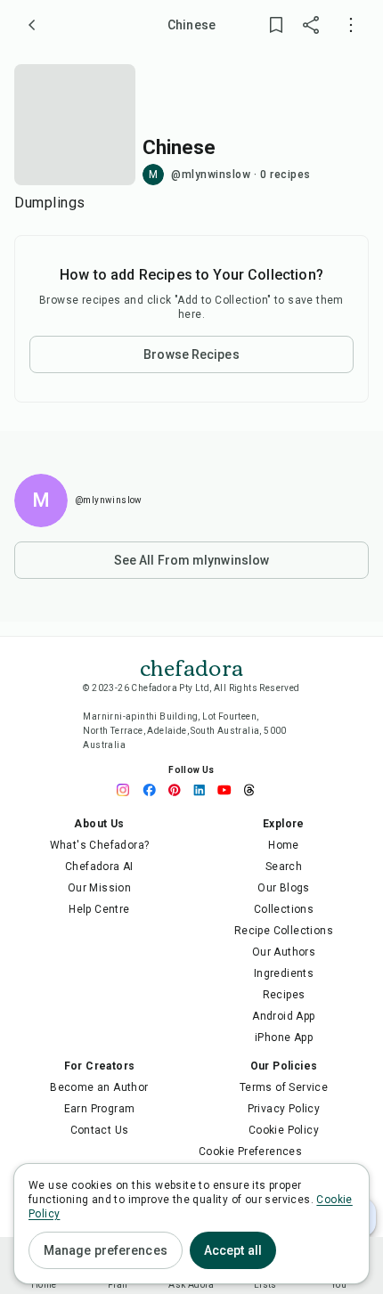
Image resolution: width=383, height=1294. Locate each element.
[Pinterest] (179, 789)
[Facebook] (154, 789)
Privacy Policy (284, 1109)
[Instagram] (129, 789)
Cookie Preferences (250, 1151)
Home (283, 845)
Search (283, 866)
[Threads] (253, 789)
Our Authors (283, 952)
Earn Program (99, 1109)
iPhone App (284, 1037)
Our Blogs (283, 888)
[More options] (351, 25)
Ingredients (284, 973)
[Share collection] (312, 25)
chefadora (191, 666)
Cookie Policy (284, 1130)
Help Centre (99, 909)
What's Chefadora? (100, 845)
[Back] (32, 25)
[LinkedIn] (204, 789)
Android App (283, 1016)
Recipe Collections (283, 930)
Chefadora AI (99, 866)
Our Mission (99, 888)
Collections (284, 909)
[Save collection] (276, 25)
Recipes (284, 995)
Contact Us (99, 1130)
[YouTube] (228, 789)
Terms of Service (284, 1087)
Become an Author (99, 1087)
